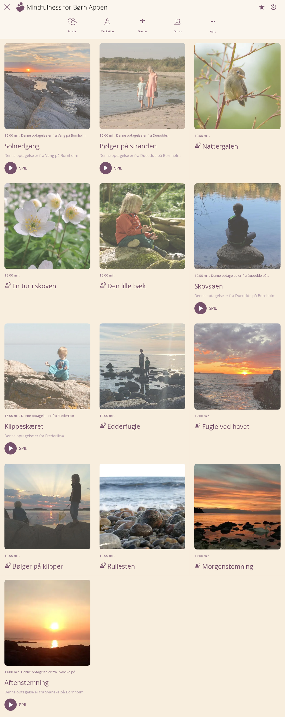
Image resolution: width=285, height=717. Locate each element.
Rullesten (121, 566)
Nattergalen (220, 146)
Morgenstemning (227, 566)
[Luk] (7, 7)
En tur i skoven (34, 285)
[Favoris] (261, 7)
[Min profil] (273, 7)
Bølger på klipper (37, 566)
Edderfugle (123, 426)
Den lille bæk (126, 285)
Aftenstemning (26, 682)
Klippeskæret (23, 426)
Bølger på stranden (128, 145)
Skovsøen (208, 286)
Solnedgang (22, 145)
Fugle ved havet (225, 426)
